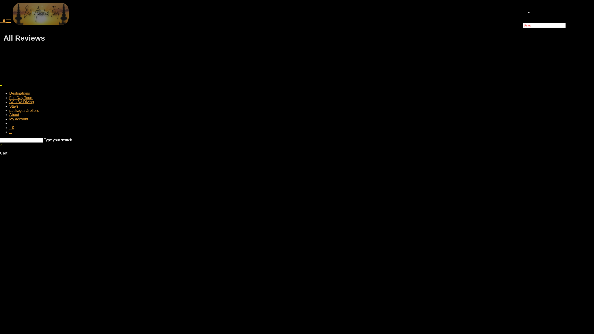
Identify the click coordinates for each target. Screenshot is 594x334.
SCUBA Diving (21, 102)
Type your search (58, 140)
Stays (14, 106)
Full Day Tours (21, 98)
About (14, 115)
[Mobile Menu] (8, 21)
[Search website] (536, 12)
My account (18, 119)
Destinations (19, 93)
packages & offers (24, 110)
